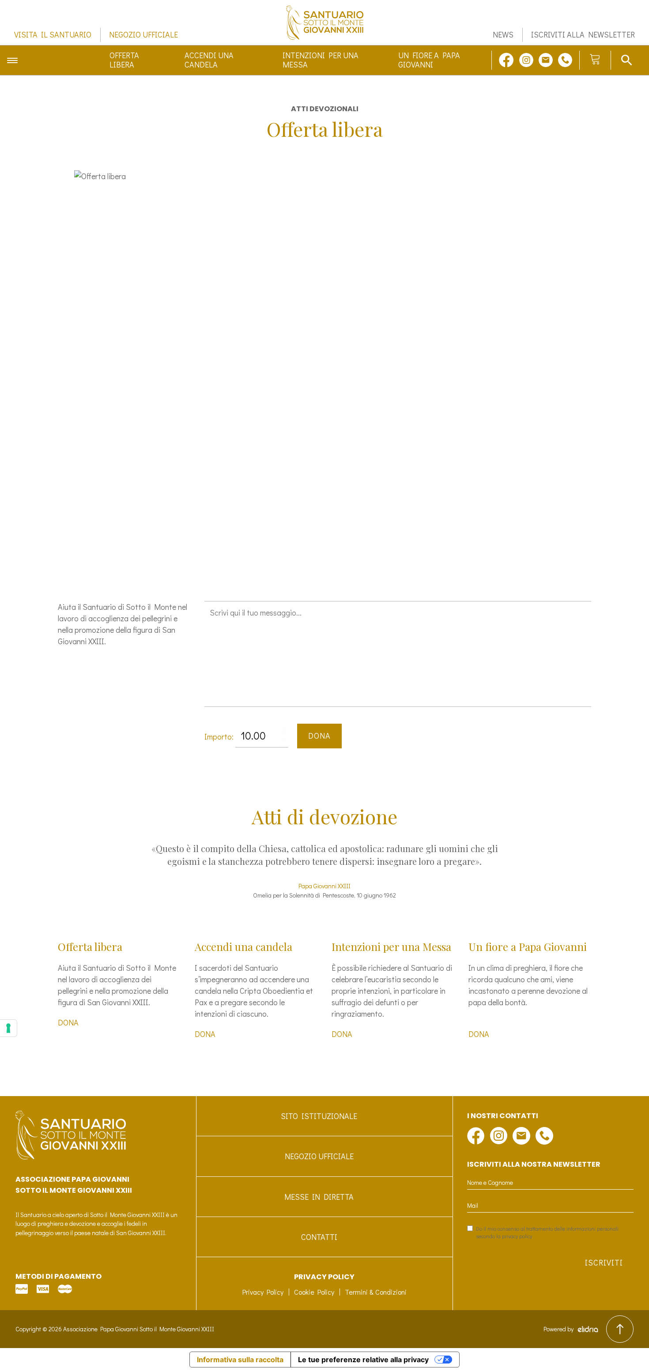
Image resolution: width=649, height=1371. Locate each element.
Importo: (219, 736)
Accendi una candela (209, 60)
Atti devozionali (324, 109)
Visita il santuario (52, 35)
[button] (309, 561)
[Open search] (626, 60)
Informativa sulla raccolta (240, 1359)
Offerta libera (124, 60)
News (503, 35)
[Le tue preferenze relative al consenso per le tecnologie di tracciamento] (8, 1028)
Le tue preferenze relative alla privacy (363, 1359)
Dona (319, 735)
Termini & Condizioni (376, 1292)
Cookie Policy (314, 1292)
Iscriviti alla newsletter (583, 35)
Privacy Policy (262, 1292)
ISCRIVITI (604, 1262)
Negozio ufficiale (143, 35)
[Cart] (595, 60)
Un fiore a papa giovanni (429, 60)
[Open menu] (12, 60)
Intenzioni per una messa (320, 60)
